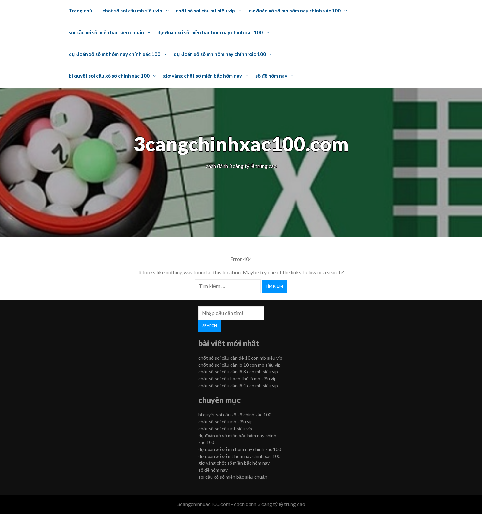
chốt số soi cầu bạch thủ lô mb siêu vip (237, 378)
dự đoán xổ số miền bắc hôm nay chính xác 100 (210, 32)
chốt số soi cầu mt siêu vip (205, 10)
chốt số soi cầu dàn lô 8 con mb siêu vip (238, 371)
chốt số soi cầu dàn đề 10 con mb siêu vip (240, 358)
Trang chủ (80, 10)
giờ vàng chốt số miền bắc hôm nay (202, 75)
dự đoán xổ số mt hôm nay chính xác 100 (114, 54)
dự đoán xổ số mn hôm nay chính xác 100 (295, 10)
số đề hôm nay (271, 75)
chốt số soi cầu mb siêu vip (132, 10)
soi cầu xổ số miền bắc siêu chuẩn (106, 32)
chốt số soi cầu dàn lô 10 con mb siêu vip (239, 365)
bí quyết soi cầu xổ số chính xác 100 (109, 75)
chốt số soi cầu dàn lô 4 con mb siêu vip (238, 385)
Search (209, 325)
